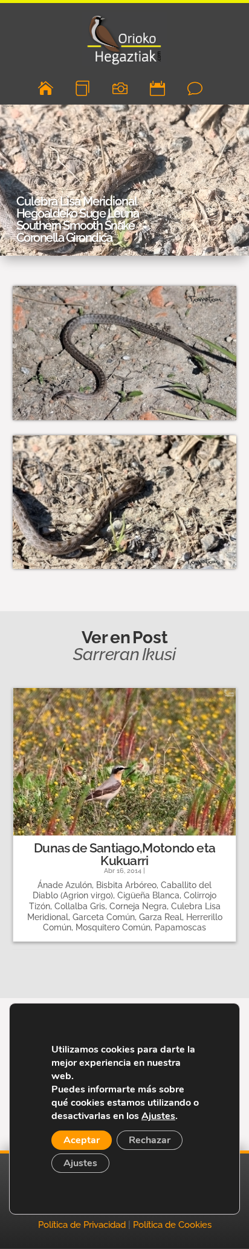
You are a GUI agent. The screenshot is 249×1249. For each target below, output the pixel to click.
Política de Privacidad (82, 1224)
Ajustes (158, 1116)
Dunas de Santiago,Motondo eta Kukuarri (124, 854)
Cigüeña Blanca (148, 895)
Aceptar (81, 1140)
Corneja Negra (138, 906)
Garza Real (160, 917)
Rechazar (149, 1140)
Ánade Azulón (64, 885)
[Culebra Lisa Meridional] (124, 420)
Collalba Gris (79, 906)
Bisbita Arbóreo (126, 885)
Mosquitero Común (113, 927)
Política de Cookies (172, 1224)
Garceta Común (104, 917)
